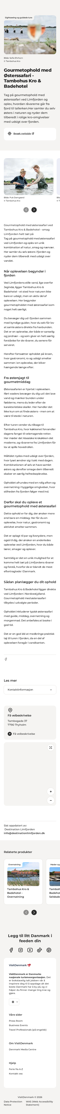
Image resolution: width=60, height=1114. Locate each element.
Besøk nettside (22, 133)
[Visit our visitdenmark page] (30, 950)
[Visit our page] (20, 950)
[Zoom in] (51, 791)
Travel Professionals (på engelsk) (28, 1029)
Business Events (18, 1025)
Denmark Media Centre (22, 1049)
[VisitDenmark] (20, 965)
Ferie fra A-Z (16, 1069)
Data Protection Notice (13, 1103)
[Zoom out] (51, 800)
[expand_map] (50, 747)
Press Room (16, 1020)
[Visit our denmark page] (11, 950)
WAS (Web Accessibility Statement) (39, 1103)
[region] (30, 774)
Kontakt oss (16, 1073)
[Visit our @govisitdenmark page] (39, 950)
